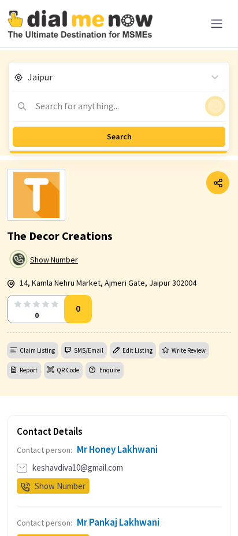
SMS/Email (88, 350)
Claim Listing (37, 350)
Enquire (109, 370)
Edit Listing (137, 350)
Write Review (189, 350)
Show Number (54, 259)
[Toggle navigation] (216, 24)
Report (29, 370)
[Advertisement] (119, 507)
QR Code (68, 370)
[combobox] (28, 77)
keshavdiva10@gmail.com (77, 467)
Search (119, 136)
